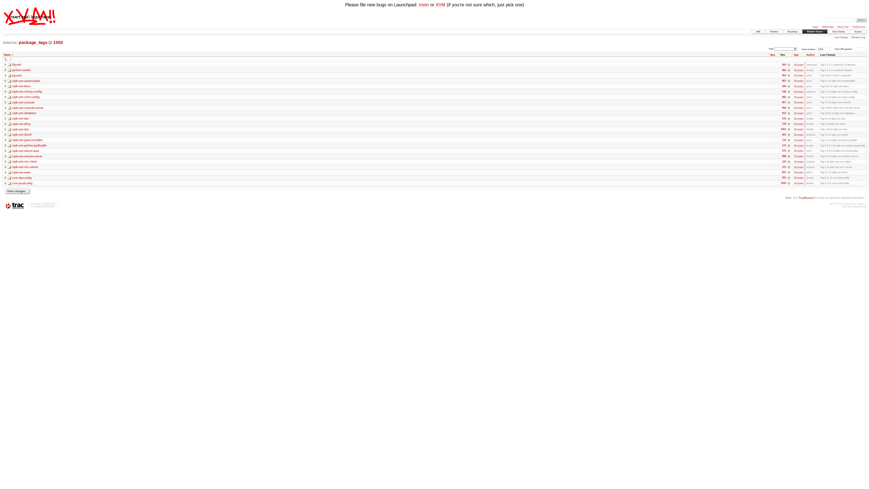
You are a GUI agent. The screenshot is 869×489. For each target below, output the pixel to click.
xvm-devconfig (21, 178)
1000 (783, 183)
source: (10, 42)
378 (784, 123)
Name (7, 54)
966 (784, 97)
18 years (799, 64)
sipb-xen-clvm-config (25, 97)
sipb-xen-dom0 (21, 134)
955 (784, 177)
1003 (58, 42)
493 (784, 134)
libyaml (16, 64)
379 (784, 145)
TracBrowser (806, 197)
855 (784, 172)
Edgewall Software (44, 206)
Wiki (758, 31)
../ (10, 59)
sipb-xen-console (23, 102)
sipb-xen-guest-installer (27, 140)
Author (810, 54)
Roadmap (793, 31)
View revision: (809, 49)
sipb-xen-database (24, 113)
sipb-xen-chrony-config (27, 91)
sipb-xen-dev (20, 118)
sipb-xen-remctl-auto (25, 151)
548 (784, 91)
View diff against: (844, 49)
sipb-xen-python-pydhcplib (29, 145)
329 (784, 161)
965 (784, 80)
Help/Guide (828, 27)
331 (784, 167)
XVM (440, 4)
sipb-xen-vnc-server (25, 167)
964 (784, 75)
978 (784, 118)
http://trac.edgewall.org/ (854, 206)
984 (784, 70)
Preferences (858, 27)
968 (784, 107)
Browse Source (815, 31)
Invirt (424, 4)
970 (784, 150)
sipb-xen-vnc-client (24, 161)
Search (858, 31)
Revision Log (858, 37)
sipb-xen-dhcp (21, 124)
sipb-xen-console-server (27, 108)
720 (784, 140)
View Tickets (838, 31)
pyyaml (17, 75)
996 (784, 86)
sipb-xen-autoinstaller (26, 81)
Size (772, 54)
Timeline (774, 31)
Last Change (841, 37)
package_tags (33, 42)
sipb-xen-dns (20, 129)
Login (815, 27)
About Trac (843, 27)
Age (796, 54)
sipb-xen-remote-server (27, 156)
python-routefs (21, 70)
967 (784, 102)
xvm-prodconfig (22, 183)
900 (784, 64)
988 (784, 156)
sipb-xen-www (21, 172)
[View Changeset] (789, 64)
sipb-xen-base (21, 86)
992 (784, 113)
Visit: (771, 49)
